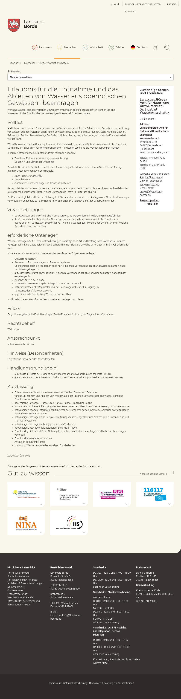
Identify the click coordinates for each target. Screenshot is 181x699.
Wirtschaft (96, 47)
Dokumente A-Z (15, 586)
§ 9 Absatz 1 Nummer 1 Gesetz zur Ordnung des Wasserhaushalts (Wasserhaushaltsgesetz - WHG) (68, 377)
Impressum (55, 683)
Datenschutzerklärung (75, 683)
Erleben (120, 47)
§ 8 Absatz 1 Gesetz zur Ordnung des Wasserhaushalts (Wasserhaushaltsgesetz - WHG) (62, 373)
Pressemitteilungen (17, 594)
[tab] (155, 106)
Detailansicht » (148, 118)
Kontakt (130, 11)
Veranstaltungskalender (20, 597)
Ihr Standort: (14, 71)
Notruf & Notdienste (18, 572)
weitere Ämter (100, 663)
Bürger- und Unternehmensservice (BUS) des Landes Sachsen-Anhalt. (63, 466)
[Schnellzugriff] (156, 48)
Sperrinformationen (18, 576)
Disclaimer (95, 683)
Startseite (15, 63)
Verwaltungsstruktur (18, 604)
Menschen (70, 47)
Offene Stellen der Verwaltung (23, 601)
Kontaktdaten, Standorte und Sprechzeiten (116, 659)
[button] (26, 494)
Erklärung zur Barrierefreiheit (118, 683)
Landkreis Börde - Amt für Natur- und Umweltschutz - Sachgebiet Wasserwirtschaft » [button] (154, 106)
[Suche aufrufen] (167, 48)
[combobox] (90, 77)
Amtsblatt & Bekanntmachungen (25, 583)
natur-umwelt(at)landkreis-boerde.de (151, 191)
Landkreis (45, 47)
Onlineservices (15, 590)
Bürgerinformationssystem (143, 4)
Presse (171, 4)
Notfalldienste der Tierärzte (22, 579)
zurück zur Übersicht (18, 455)
